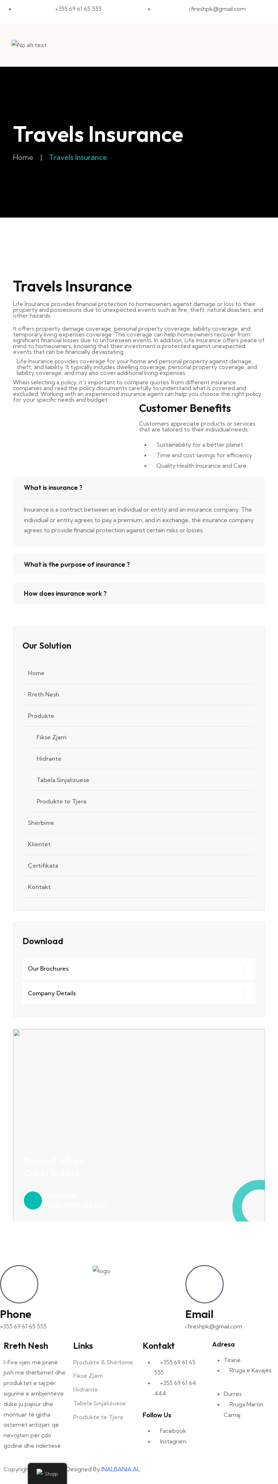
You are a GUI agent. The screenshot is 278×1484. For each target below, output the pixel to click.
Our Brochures (48, 968)
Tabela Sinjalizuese (63, 780)
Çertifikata (43, 865)
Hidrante (49, 758)
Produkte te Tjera (62, 801)
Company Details (52, 993)
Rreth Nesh (43, 694)
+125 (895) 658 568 (76, 1205)
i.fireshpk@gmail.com (213, 1326)
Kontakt (39, 886)
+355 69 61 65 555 (23, 1326)
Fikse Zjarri (52, 737)
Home (23, 157)
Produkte (41, 715)
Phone (15, 1314)
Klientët (39, 844)
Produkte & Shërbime (103, 1362)
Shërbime (41, 822)
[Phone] (19, 1284)
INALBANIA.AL (120, 1469)
